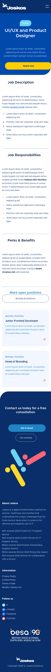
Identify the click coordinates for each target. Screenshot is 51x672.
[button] (47, 6)
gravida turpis (17, 107)
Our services (26, 438)
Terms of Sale (8, 584)
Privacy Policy (9, 576)
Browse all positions (25, 298)
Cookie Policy (9, 580)
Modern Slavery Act (11, 587)
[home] (14, 6)
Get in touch (27, 428)
